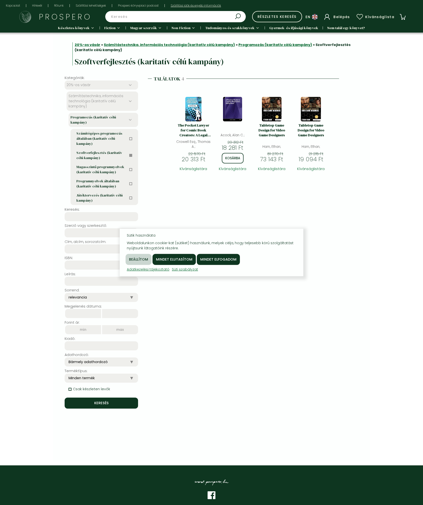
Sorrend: (72, 290)
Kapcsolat (13, 5)
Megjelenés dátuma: (83, 306)
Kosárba (232, 158)
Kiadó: (70, 338)
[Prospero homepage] (25, 17)
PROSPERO (65, 16)
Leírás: (70, 274)
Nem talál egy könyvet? (346, 27)
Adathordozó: (77, 354)
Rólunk (59, 5)
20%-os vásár (87, 44)
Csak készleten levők (91, 389)
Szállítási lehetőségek (91, 5)
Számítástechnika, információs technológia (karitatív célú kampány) (169, 44)
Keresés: (72, 209)
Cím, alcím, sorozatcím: (85, 241)
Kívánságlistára (193, 168)
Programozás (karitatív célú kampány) (275, 44)
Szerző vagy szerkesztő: (86, 225)
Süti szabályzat (185, 269)
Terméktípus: (76, 370)
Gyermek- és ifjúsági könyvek (293, 27)
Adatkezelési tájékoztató (148, 269)
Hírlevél (37, 5)
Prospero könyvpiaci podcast (138, 5)
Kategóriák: (75, 77)
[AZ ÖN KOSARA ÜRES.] (403, 17)
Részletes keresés (277, 16)
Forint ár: (72, 322)
